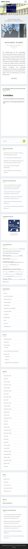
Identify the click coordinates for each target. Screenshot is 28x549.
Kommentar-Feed (8, 488)
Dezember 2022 (7, 403)
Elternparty (7, 255)
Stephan (17, 45)
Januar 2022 (6, 415)
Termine (6, 323)
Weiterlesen (14, 78)
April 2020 (6, 439)
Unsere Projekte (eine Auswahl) (11, 351)
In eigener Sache (7, 311)
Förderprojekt (8, 262)
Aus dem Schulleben (8, 296)
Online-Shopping (16, 271)
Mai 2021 (6, 424)
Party (20, 271)
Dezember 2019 (7, 451)
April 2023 (6, 400)
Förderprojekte (7, 302)
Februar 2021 (7, 427)
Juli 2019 (6, 466)
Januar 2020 (6, 448)
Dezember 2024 (7, 384)
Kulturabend (13, 264)
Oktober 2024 (7, 387)
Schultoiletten (13, 274)
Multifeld (11, 271)
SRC (13, 276)
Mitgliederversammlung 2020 (11, 362)
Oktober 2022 (7, 406)
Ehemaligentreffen (7, 253)
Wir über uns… (7, 354)
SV (19, 276)
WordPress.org (7, 491)
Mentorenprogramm (6, 266)
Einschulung (15, 253)
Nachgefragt (7, 317)
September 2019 (7, 460)
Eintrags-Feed (7, 485)
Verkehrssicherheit (14, 279)
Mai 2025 (6, 378)
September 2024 (7, 390)
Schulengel (9, 274)
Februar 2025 (7, 381)
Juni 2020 (6, 436)
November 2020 (7, 430)
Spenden (9, 276)
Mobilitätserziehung (6, 271)
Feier (9, 259)
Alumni (5, 249)
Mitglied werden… (8, 339)
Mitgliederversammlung (12, 269)
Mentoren (17, 264)
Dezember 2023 (7, 397)
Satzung (7, 359)
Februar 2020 (7, 445)
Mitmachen (22, 269)
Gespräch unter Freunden (9, 308)
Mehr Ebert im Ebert (14, 42)
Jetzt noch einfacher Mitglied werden (12, 157)
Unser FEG (7, 279)
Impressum (7, 356)
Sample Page (7, 345)
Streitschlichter (16, 276)
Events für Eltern (8, 299)
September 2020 (7, 433)
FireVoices (15, 259)
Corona (4, 251)
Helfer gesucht (18, 262)
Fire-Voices (12, 259)
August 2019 (6, 463)
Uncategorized (7, 326)
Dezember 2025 (7, 375)
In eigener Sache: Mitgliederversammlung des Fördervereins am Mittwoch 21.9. (13, 186)
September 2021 (7, 418)
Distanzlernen (17, 251)
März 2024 (6, 394)
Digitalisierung (10, 251)
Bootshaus (22, 249)
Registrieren (7, 479)
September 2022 (7, 409)
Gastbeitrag (6, 305)
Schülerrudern (19, 274)
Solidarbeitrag (5, 276)
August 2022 (6, 412)
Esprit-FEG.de (5, 2)
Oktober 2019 (7, 457)
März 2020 (6, 442)
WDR (18, 279)
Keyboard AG (8, 264)
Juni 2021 (6, 421)
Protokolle (6, 342)
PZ (6, 274)
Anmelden (6, 482)
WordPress (19, 545)
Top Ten (21, 276)
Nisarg (14, 547)
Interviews (6, 314)
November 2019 (7, 454)
